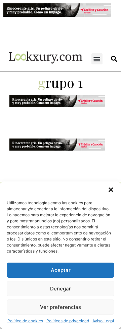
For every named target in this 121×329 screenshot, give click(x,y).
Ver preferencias (60, 307)
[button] (111, 189)
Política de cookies (25, 320)
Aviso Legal (103, 320)
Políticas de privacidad (67, 320)
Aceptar (61, 270)
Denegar (60, 288)
